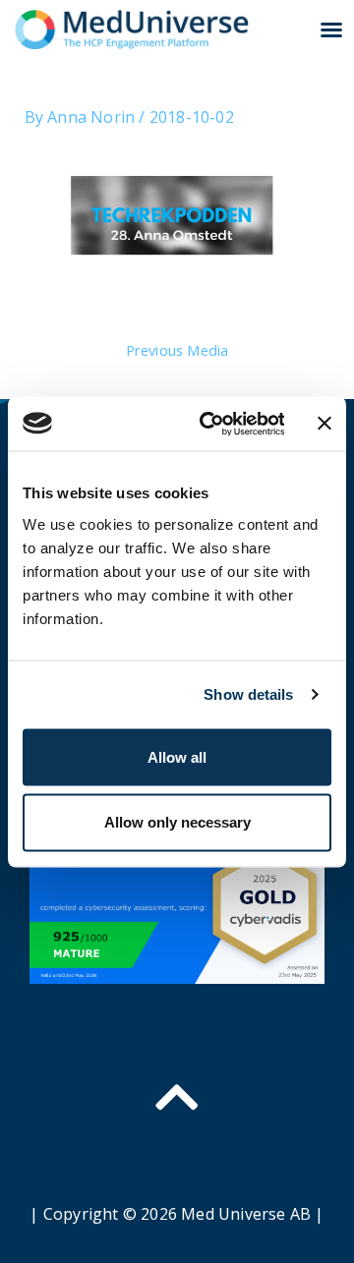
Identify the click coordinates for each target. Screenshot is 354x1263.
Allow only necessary (177, 821)
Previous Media (177, 350)
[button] (331, 29)
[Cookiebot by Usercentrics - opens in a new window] (210, 423)
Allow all (177, 756)
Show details (248, 694)
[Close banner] (324, 424)
